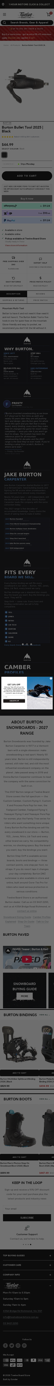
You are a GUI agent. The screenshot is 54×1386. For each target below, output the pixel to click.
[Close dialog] (51, 678)
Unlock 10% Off (14, 701)
